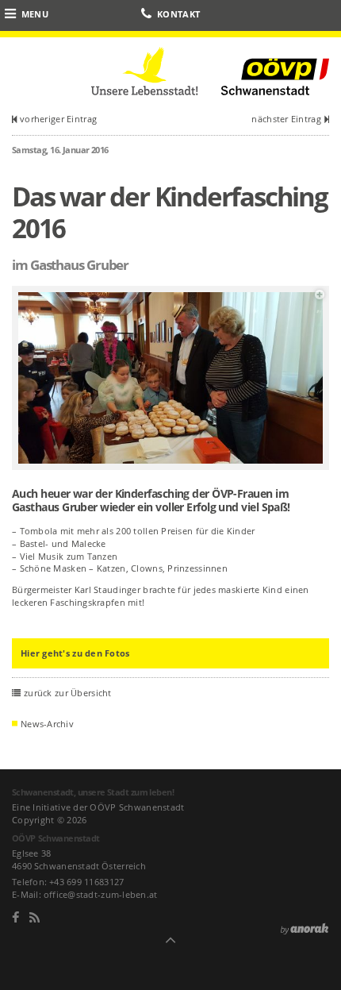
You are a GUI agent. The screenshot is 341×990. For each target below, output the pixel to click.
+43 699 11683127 (86, 882)
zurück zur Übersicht (68, 693)
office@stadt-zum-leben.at (101, 894)
